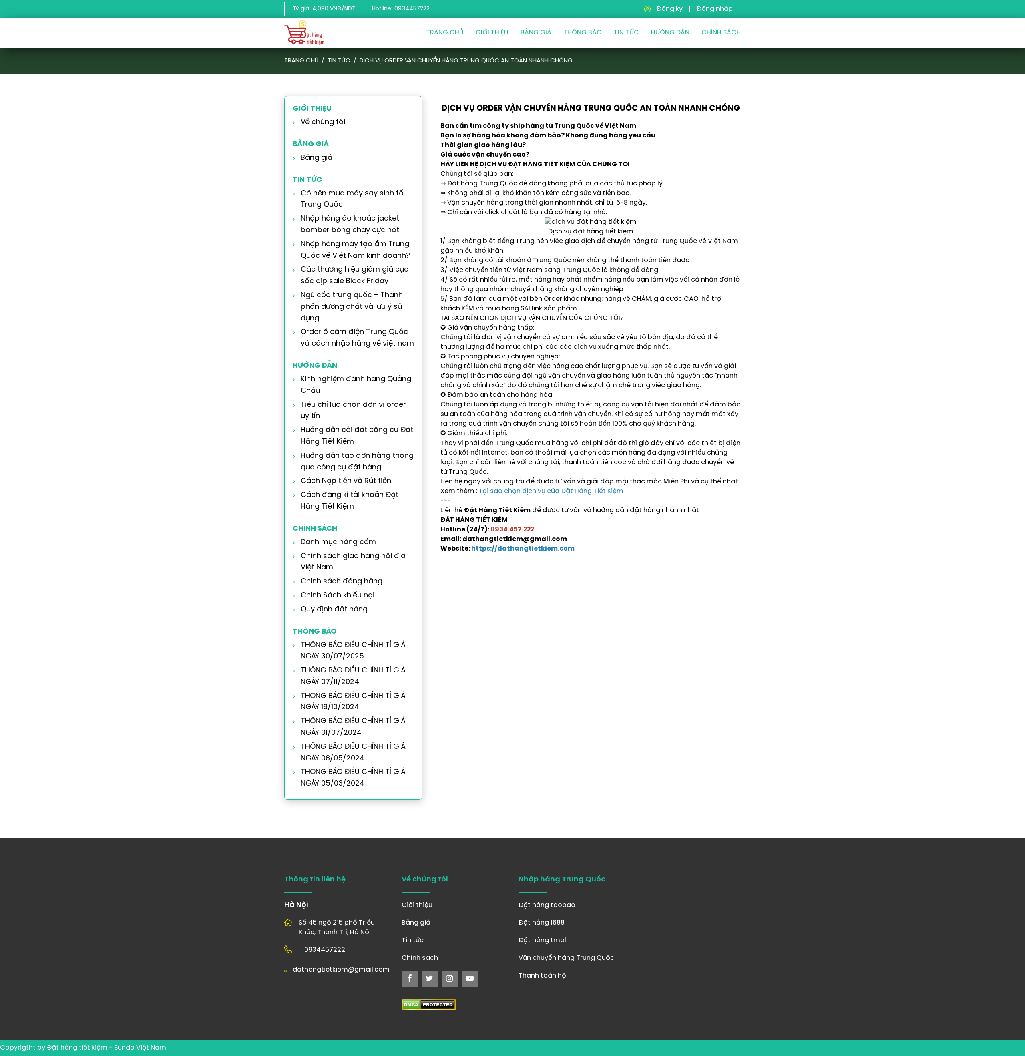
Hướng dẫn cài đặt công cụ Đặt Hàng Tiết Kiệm (357, 436)
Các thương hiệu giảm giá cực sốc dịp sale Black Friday (354, 275)
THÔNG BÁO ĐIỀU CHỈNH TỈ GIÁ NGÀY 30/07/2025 (353, 651)
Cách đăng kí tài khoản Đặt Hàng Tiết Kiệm (349, 501)
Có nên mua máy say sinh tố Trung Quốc (352, 199)
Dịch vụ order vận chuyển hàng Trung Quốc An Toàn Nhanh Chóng (466, 61)
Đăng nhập (715, 9)
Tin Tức (626, 32)
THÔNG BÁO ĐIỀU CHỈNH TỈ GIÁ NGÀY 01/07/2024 (353, 727)
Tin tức (339, 61)
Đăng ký (670, 9)
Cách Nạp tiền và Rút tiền (346, 481)
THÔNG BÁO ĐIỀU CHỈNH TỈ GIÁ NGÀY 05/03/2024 (353, 778)
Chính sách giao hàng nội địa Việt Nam (353, 562)
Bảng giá (536, 32)
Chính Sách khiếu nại (337, 595)
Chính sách (721, 32)
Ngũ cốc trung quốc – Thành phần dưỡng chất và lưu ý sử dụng (352, 307)
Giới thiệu (492, 32)
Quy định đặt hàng (334, 609)
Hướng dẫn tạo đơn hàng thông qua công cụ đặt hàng (357, 461)
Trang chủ (445, 32)
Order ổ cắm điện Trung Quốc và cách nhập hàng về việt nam (357, 338)
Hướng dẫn (670, 32)
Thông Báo (582, 32)
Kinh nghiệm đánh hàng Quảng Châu (356, 385)
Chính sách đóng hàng (341, 581)
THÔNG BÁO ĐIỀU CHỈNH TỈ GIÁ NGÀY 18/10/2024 (353, 702)
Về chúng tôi (323, 122)
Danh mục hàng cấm (338, 542)
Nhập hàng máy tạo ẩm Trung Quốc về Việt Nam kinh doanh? (355, 250)
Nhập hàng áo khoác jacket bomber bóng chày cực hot (350, 224)
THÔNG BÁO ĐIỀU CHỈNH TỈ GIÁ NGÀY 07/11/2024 (353, 676)
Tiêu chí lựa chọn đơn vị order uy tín (353, 410)
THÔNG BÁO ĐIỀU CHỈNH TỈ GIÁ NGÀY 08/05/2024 (353, 752)
